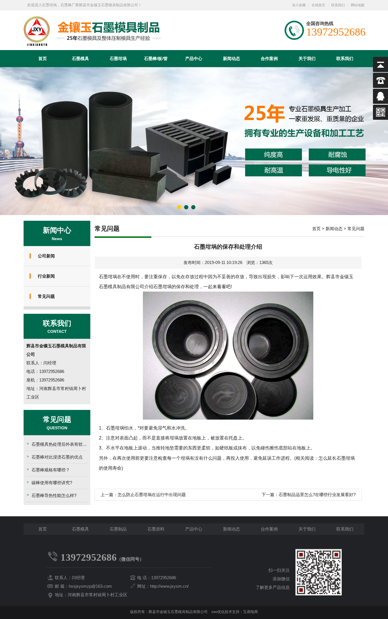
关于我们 (307, 58)
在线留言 (318, 5)
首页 (42, 58)
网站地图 (357, 5)
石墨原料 (155, 529)
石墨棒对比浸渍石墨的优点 (57, 457)
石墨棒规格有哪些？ (51, 469)
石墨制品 (118, 529)
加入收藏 (299, 5)
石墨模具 (80, 58)
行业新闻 (46, 276)
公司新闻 (46, 255)
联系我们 (338, 5)
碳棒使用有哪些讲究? (52, 482)
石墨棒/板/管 (156, 58)
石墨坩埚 (118, 58)
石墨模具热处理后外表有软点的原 (63, 444)
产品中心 (193, 58)
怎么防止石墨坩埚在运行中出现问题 (152, 494)
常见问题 (46, 296)
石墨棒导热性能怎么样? (54, 495)
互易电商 (250, 612)
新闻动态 (231, 58)
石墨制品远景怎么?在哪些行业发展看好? (317, 494)
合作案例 (269, 58)
